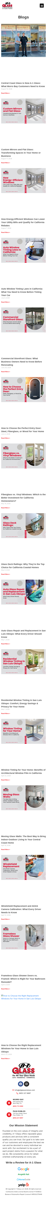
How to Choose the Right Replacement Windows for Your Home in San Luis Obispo (21, 1048)
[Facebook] (20, 1084)
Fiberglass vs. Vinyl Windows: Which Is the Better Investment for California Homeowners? (23, 497)
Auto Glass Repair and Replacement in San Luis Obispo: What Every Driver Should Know (23, 633)
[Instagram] (26, 1084)
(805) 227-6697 (18, 1118)
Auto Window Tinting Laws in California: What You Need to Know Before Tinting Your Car (22, 292)
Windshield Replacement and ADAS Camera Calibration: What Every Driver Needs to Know (21, 909)
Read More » (5, 93)
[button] (42, 6)
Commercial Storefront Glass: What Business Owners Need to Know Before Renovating (21, 361)
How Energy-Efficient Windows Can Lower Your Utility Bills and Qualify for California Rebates (23, 222)
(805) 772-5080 (18, 1106)
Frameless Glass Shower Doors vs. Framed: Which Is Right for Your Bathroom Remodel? (23, 978)
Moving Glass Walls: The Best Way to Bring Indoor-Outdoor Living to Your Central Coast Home (23, 839)
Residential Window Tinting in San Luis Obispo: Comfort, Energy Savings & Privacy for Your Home (21, 703)
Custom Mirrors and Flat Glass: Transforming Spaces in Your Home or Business (21, 152)
